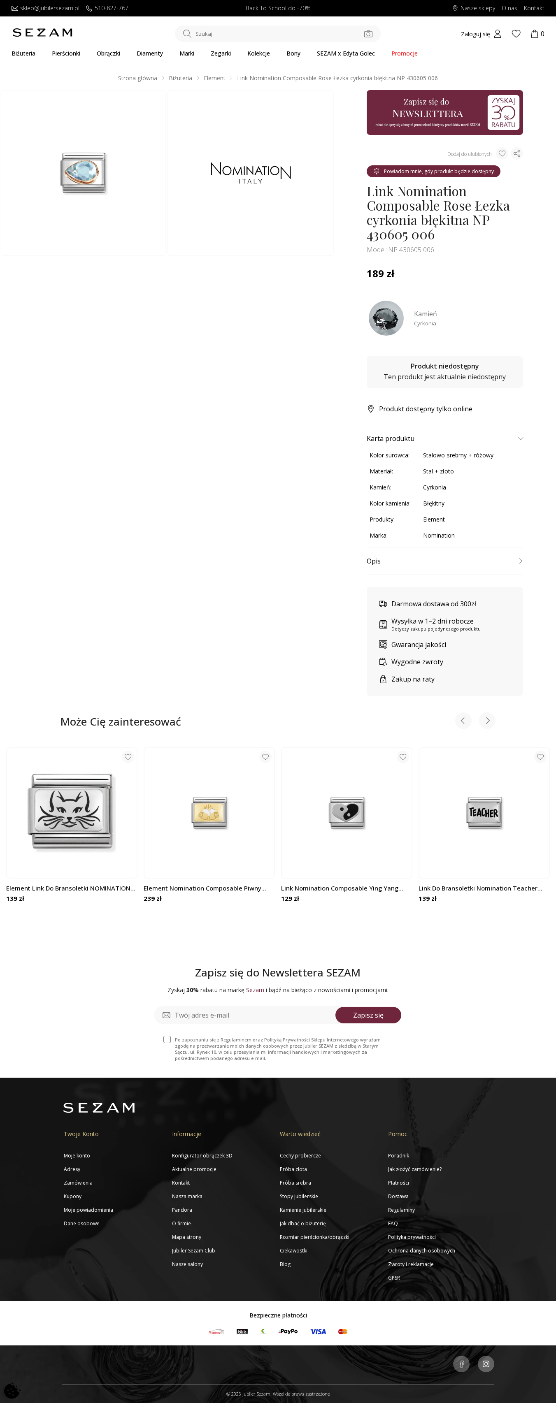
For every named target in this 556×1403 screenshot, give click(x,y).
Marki (186, 53)
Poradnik (398, 1155)
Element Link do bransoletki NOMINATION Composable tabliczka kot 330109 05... (68, 888)
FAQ (393, 1223)
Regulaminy (401, 1209)
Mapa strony (186, 1237)
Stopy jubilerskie (299, 1196)
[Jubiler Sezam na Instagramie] (486, 1365)
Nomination (439, 535)
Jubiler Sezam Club (193, 1250)
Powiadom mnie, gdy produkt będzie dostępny (439, 171)
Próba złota (293, 1169)
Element (215, 78)
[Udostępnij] (517, 153)
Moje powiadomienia (88, 1209)
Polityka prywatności (412, 1237)
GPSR (394, 1277)
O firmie (181, 1223)
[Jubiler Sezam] (42, 34)
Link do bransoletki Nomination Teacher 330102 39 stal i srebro (478, 888)
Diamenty (150, 53)
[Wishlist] (516, 34)
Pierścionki (66, 53)
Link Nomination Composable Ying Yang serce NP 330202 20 (339, 888)
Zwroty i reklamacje (411, 1264)
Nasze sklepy (478, 8)
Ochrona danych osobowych (421, 1250)
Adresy (72, 1169)
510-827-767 (111, 8)
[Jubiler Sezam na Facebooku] (461, 1365)
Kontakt (534, 8)
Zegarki (221, 53)
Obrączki (108, 53)
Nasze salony (187, 1264)
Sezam (255, 990)
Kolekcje (258, 53)
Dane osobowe (82, 1223)
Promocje (404, 53)
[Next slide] (487, 721)
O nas (509, 8)
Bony (293, 53)
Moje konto (77, 1155)
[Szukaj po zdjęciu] (368, 34)
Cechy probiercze (300, 1155)
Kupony (72, 1196)
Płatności (398, 1182)
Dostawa (398, 1196)
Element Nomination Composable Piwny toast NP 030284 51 (202, 888)
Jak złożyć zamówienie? (415, 1169)
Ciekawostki (293, 1250)
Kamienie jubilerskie (303, 1209)
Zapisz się (368, 1015)
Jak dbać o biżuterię (303, 1223)
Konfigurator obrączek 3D (202, 1155)
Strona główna (137, 78)
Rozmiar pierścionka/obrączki (314, 1237)
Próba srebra (295, 1182)
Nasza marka (187, 1196)
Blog (285, 1264)
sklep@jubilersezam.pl (49, 8)
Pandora (182, 1209)
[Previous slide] (463, 721)
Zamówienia (78, 1182)
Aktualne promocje (194, 1169)
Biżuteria (23, 53)
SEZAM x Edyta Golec (346, 53)
